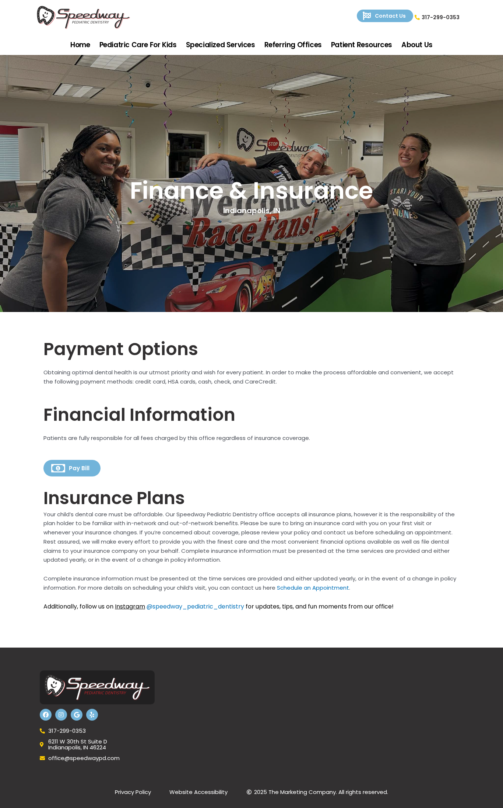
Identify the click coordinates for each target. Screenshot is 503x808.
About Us (417, 45)
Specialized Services (220, 45)
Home (80, 45)
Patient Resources (361, 45)
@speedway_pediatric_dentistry (195, 606)
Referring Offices (293, 45)
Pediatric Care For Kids (138, 45)
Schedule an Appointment (313, 588)
